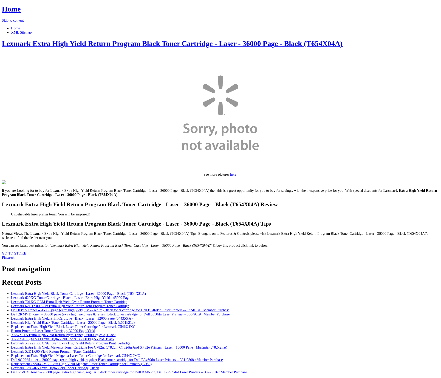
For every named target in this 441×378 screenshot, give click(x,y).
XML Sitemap (21, 32)
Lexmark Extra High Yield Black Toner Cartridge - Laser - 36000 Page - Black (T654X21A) (78, 293)
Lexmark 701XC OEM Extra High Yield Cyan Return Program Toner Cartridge (69, 302)
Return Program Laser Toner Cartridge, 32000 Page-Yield (53, 331)
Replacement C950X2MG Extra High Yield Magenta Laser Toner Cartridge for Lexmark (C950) (81, 364)
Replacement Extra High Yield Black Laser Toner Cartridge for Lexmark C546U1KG (73, 327)
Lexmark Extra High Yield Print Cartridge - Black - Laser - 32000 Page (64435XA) (72, 318)
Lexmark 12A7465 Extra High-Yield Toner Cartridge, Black (55, 368)
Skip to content (13, 20)
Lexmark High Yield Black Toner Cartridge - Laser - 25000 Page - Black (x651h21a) (73, 322)
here (233, 174)
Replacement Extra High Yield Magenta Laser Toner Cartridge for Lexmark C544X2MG (75, 356)
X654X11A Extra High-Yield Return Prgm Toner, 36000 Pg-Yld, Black (63, 335)
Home (11, 9)
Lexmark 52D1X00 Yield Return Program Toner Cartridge (53, 351)
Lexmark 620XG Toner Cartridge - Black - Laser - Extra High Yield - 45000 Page (70, 298)
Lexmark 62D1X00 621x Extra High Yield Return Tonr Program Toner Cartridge (70, 306)
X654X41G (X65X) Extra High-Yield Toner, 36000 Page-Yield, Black (62, 339)
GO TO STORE (14, 253)
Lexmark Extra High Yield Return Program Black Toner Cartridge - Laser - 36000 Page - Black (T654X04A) (172, 43)
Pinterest (8, 257)
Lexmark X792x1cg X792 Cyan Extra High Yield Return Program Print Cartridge (70, 343)
